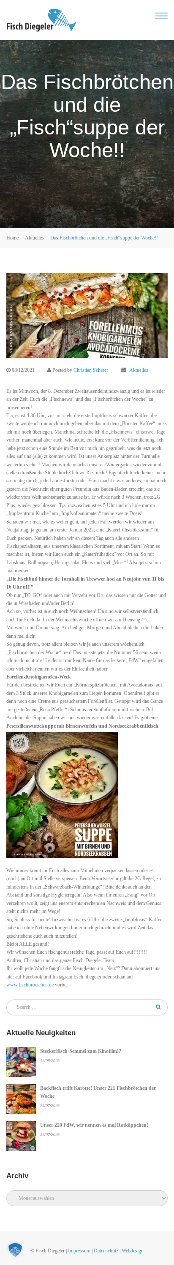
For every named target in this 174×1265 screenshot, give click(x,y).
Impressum (79, 1251)
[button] (15, 1250)
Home (12, 238)
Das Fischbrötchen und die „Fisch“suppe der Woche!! (104, 238)
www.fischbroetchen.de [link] (30, 985)
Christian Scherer (90, 370)
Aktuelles (34, 238)
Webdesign (133, 1251)
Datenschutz (106, 1251)
